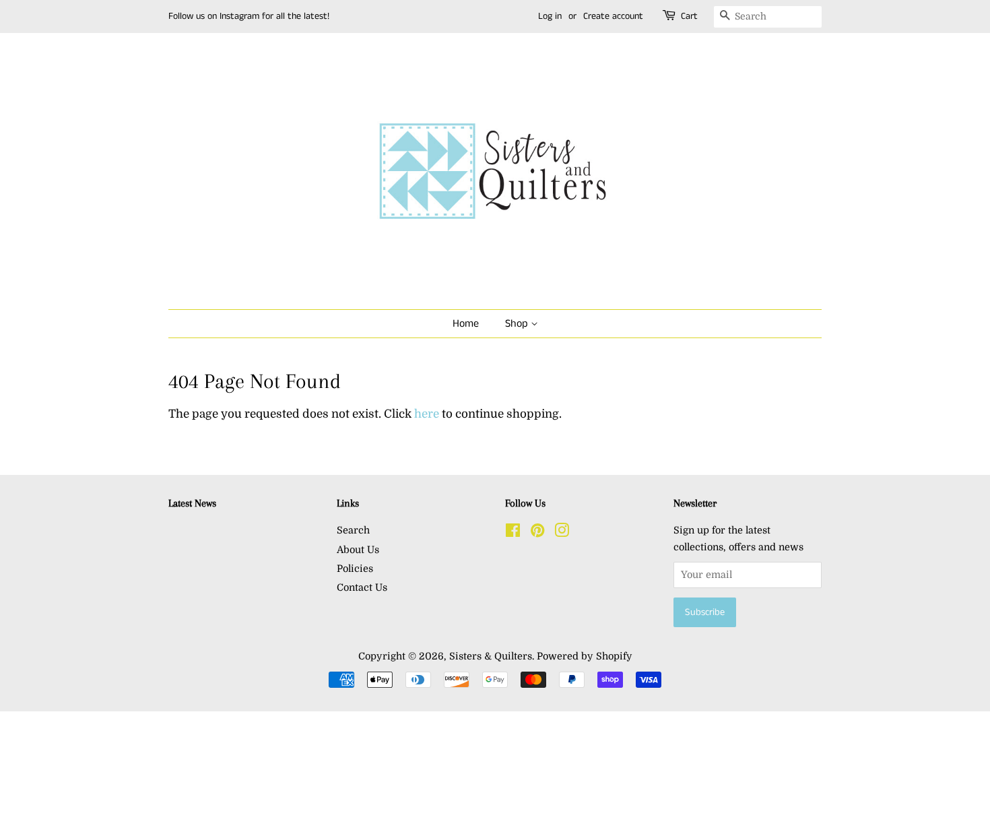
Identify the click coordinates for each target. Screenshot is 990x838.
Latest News (192, 503)
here (426, 414)
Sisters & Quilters (490, 656)
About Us (358, 549)
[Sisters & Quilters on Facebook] (513, 532)
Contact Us (362, 587)
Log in (550, 16)
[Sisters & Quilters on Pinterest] (537, 532)
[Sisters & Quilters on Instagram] (561, 532)
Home (466, 323)
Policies (355, 568)
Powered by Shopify (584, 656)
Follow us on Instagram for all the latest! (248, 16)
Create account (613, 16)
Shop (518, 323)
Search (353, 530)
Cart (689, 16)
